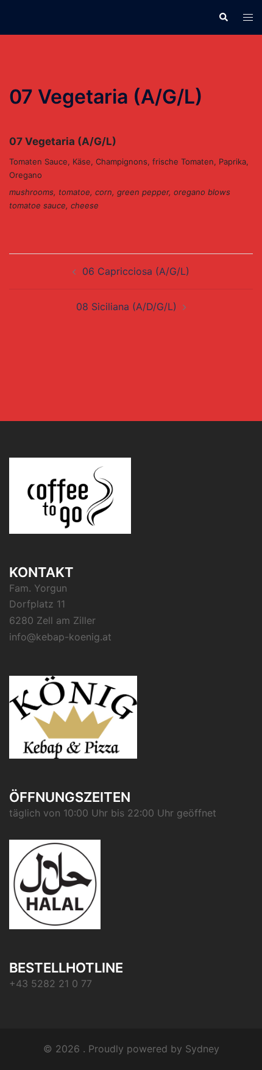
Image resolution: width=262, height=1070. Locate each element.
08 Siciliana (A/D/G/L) (126, 306)
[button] (223, 17)
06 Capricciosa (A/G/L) (135, 271)
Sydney (202, 1049)
